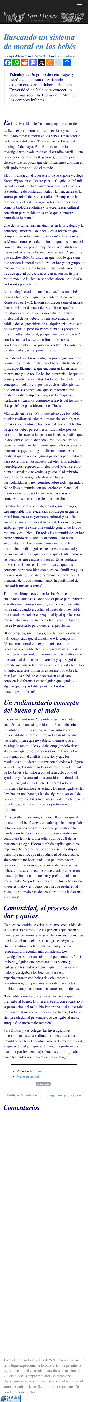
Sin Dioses (61, 1360)
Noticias (36, 1071)
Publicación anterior (22, 1095)
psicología (43, 1084)
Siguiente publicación (65, 1095)
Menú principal (27, 1076)
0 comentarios (66, 56)
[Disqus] (44, 1172)
